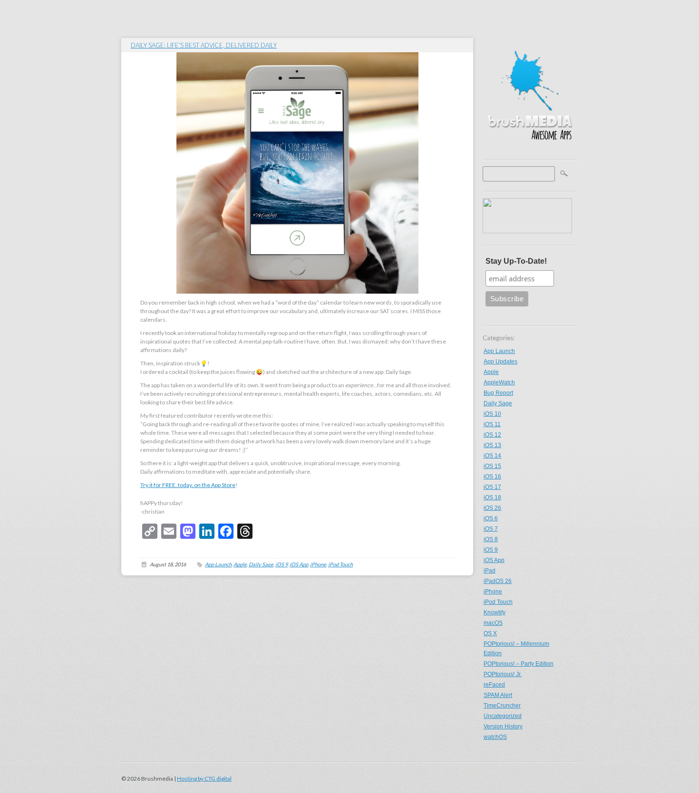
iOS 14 (492, 455)
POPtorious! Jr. (503, 674)
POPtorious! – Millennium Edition (516, 648)
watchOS (495, 737)
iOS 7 (491, 528)
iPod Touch (498, 602)
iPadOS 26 (498, 581)
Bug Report (498, 393)
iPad (489, 570)
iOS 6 (491, 518)
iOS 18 (492, 497)
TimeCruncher (502, 705)
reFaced (494, 684)
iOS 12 (492, 434)
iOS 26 (492, 508)
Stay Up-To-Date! (516, 261)
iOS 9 (491, 549)
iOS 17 (492, 487)
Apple (491, 372)
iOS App (494, 560)
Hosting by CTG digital (204, 778)
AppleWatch (499, 382)
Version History (503, 726)
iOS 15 (492, 466)
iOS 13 (492, 445)
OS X (490, 633)
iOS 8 (491, 539)
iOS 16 (492, 476)
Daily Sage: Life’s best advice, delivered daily (204, 45)
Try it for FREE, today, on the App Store (187, 484)
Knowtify (494, 612)
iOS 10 (492, 414)
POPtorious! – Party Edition (518, 663)
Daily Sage (498, 403)
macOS (493, 623)
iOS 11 (492, 424)
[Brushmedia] (530, 149)
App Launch (499, 351)
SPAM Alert (498, 695)
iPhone (493, 591)
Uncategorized (503, 716)
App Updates (500, 361)
